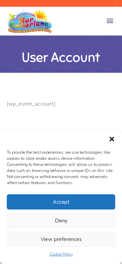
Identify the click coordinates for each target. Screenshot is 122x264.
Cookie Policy (61, 254)
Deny (61, 220)
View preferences (61, 239)
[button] (111, 139)
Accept (61, 202)
